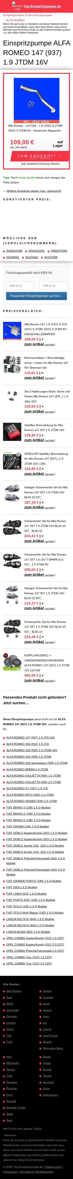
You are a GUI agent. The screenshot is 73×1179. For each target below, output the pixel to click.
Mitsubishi (12, 1063)
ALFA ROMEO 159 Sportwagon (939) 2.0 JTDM (37, 763)
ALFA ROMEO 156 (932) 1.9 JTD (27, 744)
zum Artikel (39, 344)
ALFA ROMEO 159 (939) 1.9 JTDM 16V (31, 750)
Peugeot (11, 1082)
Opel (9, 1075)
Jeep (46, 1016)
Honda (47, 991)
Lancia (47, 1029)
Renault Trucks (16, 1107)
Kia (45, 1022)
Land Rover (50, 1035)
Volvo (46, 1088)
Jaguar (47, 1010)
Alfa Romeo (13, 991)
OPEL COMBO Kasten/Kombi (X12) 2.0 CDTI (35, 944)
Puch (9, 1094)
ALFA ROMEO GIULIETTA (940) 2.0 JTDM (33, 782)
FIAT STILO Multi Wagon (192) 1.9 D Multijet (34, 912)
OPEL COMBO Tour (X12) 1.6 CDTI (29, 957)
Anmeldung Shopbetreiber (37, 1171)
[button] (40, 156)
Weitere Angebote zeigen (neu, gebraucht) (34, 190)
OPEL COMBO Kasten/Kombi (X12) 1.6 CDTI (35, 938)
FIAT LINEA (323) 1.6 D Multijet (26, 893)
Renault (11, 1101)
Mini (9, 1056)
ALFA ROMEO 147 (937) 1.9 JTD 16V (30, 737)
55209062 (12, 257)
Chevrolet (12, 1010)
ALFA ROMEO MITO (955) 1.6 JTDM (30, 794)
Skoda (47, 1056)
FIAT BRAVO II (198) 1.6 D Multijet (28, 807)
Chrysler (11, 1016)
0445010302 (37, 250)
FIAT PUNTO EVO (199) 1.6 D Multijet (30, 900)
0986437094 (59, 250)
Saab (9, 1113)
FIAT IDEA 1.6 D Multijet (21, 887)
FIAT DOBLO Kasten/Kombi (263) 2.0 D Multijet (36, 839)
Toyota (47, 1075)
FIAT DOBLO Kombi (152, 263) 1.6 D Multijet (35, 845)
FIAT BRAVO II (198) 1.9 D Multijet (28, 813)
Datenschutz (53, 1167)
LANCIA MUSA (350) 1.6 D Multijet (28, 931)
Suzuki (47, 1069)
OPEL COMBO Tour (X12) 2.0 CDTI (29, 963)
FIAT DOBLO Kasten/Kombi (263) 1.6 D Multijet (36, 833)
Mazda (47, 1041)
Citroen (11, 1022)
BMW (9, 1003)
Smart (46, 1063)
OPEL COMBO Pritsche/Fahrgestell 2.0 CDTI (35, 950)
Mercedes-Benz (53, 1048)
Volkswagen (50, 1094)
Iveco (46, 1003)
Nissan (10, 1069)
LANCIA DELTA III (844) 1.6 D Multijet (30, 919)
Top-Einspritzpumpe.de (42, 6)
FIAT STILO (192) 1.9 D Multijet (26, 906)
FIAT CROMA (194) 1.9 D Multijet (27, 826)
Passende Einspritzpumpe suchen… (36, 296)
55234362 (31, 257)
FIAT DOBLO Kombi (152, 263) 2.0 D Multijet (35, 852)
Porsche (11, 1088)
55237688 (50, 257)
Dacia (10, 1029)
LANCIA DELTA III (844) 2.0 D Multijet (30, 925)
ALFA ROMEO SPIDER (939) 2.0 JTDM (31, 801)
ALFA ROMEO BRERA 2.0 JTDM (27, 769)
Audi (9, 997)
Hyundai (48, 997)
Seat (9, 1120)
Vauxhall (48, 1082)
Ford (9, 1041)
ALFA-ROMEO (15, 20)
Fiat (8, 1035)
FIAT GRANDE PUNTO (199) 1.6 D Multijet (33, 881)
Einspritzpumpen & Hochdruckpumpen (27, 15)
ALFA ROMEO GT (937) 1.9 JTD (27, 788)
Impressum (10, 1171)
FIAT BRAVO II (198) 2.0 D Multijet (28, 820)
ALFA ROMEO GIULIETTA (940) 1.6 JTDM (33, 775)
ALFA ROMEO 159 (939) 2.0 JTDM (28, 756)
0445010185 (14, 250)
